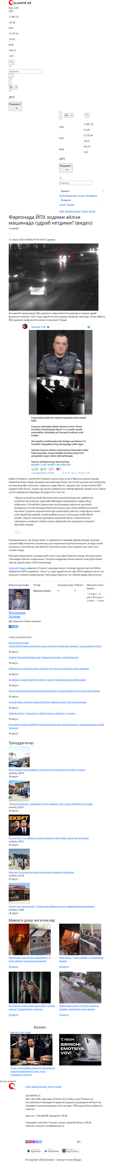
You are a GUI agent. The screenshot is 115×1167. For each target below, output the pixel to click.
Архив (91, 211)
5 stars (92, 593)
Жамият (65, 191)
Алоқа (84, 211)
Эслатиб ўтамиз (17, 568)
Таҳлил (70, 204)
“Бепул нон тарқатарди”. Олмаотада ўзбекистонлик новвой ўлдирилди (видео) (52, 906)
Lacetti (46, 590)
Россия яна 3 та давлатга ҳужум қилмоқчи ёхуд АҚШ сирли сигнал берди (49, 838)
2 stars (90, 600)
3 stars (98, 597)
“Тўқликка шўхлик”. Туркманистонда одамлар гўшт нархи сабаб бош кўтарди (50, 803)
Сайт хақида (66, 211)
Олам (62, 195)
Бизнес (77, 211)
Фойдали (66, 200)
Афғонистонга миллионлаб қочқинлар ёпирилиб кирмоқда (41, 872)
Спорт (62, 204)
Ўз (11, 87)
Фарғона (38, 590)
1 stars (100, 600)
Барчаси (18, 642)
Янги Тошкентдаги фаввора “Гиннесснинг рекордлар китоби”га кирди (47, 769)
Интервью (91, 195)
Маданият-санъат (75, 195)
